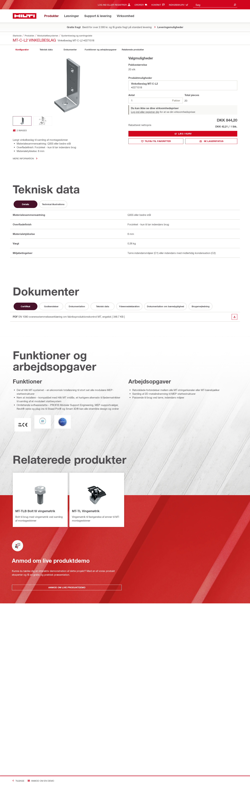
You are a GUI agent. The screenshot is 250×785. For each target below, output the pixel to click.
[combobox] (215, 4)
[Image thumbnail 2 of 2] (42, 121)
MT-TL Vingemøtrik (85, 511)
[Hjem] (24, 16)
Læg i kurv (184, 133)
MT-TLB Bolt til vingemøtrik (35, 511)
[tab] (22, 49)
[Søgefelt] (234, 4)
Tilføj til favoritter (158, 141)
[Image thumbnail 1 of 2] (22, 121)
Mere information (23, 158)
